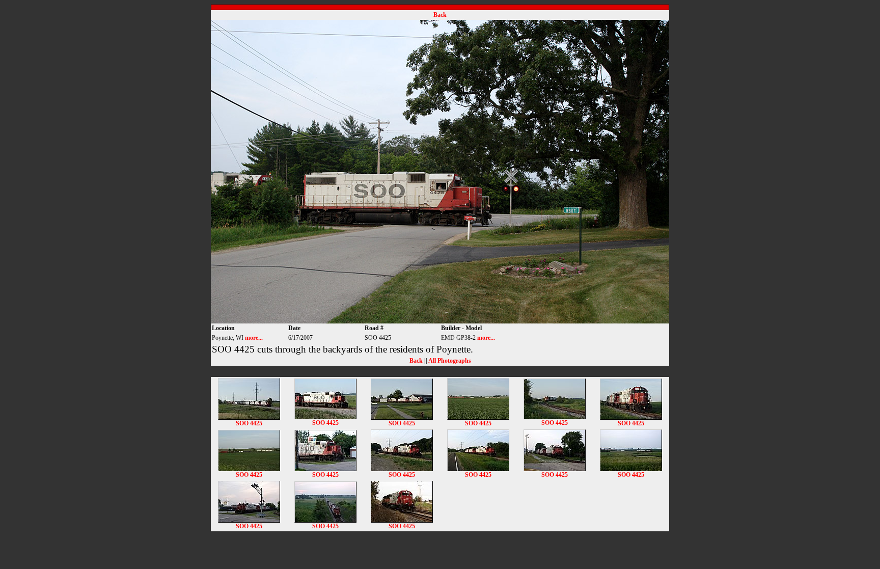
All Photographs (449, 360)
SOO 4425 (249, 423)
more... (254, 337)
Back (440, 14)
